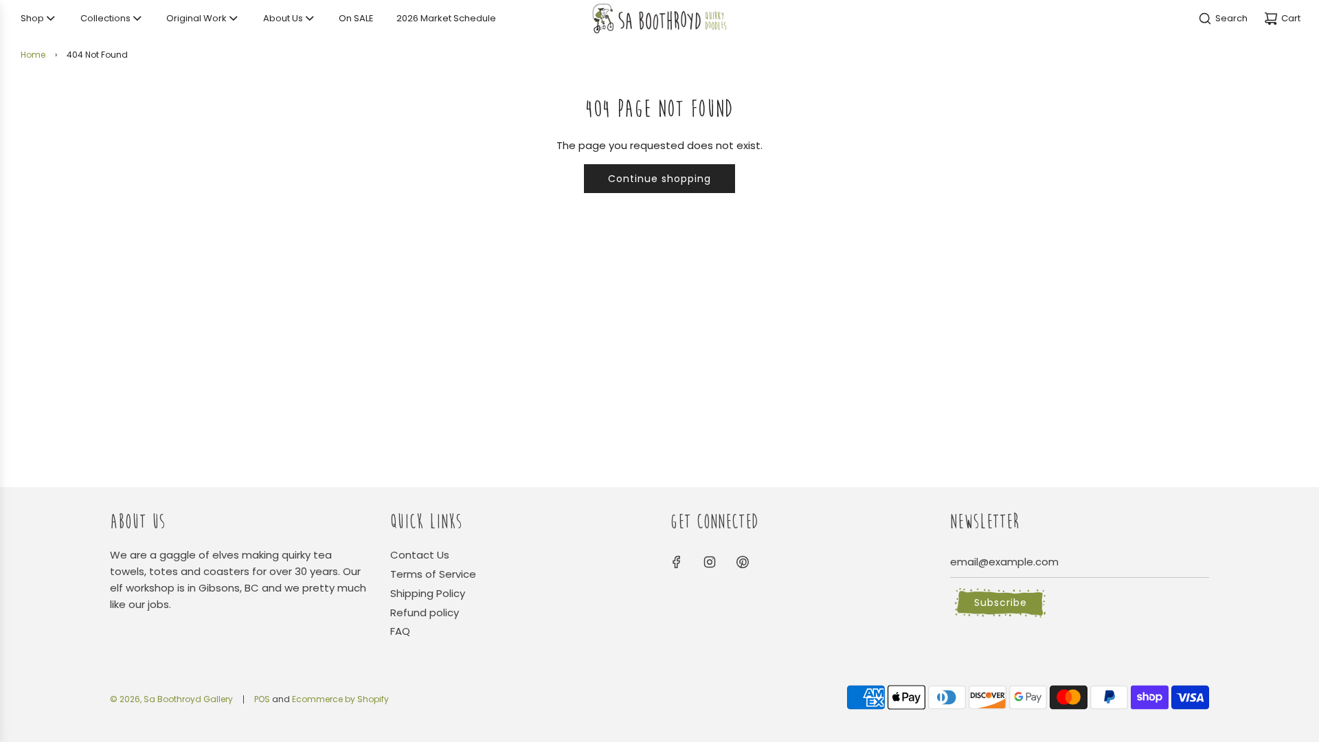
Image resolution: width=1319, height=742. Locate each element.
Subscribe (1000, 602)
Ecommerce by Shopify (340, 699)
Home (33, 54)
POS (262, 699)
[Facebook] (677, 562)
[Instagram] (710, 562)
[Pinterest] (743, 562)
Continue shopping (659, 179)
